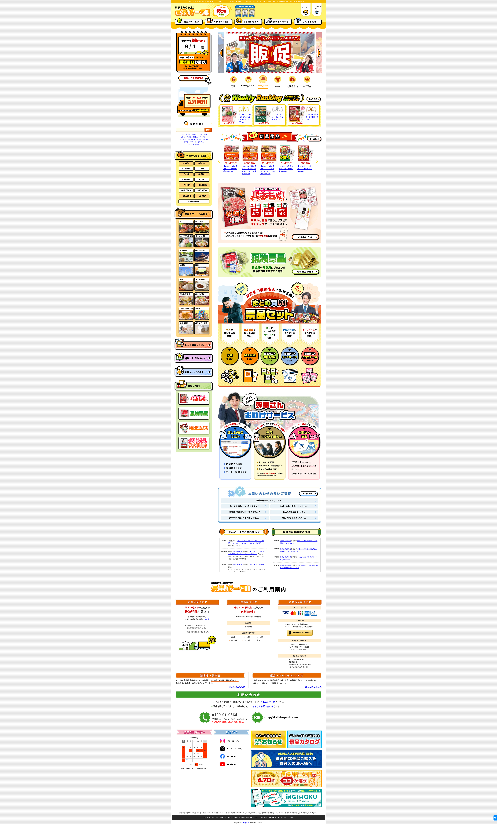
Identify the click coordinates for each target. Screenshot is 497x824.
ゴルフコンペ (185, 134)
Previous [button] (221, 52)
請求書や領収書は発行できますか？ (244, 512)
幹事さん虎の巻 (285, 541)
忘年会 (195, 137)
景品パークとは (191, 21)
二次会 (200, 134)
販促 (205, 134)
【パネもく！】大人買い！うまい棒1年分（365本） (286, 168)
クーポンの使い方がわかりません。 (244, 518)
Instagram (233, 740)
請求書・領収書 (280, 21)
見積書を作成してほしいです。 (269, 500)
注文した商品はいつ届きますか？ (244, 506)
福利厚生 (201, 142)
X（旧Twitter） (235, 748)
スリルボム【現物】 (304, 166)
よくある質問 (309, 21)
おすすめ (183, 139)
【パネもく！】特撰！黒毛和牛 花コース (312, 117)
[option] (270, 52)
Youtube (231, 764)
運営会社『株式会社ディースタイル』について (277, 817)
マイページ (306, 7)
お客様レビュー (251, 21)
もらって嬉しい (202, 139)
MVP (190, 144)
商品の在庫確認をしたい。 (294, 512)
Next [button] (319, 52)
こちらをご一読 (268, 702)
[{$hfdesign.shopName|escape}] (192, 15)
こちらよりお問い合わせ (261, 706)
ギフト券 (193, 142)
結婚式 (194, 134)
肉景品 (189, 137)
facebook (232, 756)
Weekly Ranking (237, 551)
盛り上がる (191, 139)
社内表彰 (196, 144)
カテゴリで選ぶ (221, 21)
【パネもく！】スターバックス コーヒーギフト (278, 117)
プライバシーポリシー (222, 817)
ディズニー (203, 137)
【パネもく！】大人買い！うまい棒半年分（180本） (267, 168)
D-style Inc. (246, 822)
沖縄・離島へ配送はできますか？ (294, 506)
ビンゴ (183, 137)
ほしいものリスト (317, 7)
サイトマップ (208, 817)
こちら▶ (207, 619)
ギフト (186, 142)
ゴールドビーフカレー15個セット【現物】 (247, 543)
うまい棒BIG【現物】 (257, 564)
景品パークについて (253, 817)
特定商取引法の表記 (238, 817)
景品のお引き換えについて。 (294, 518)
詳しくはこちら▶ (237, 687)
